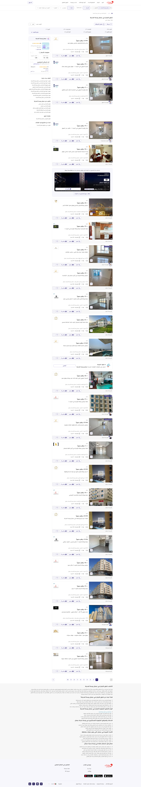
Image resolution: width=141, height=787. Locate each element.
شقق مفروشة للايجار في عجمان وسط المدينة (41, 85)
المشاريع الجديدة (91, 2)
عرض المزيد (35, 32)
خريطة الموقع (79, 784)
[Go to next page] (53, 679)
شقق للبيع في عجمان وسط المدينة (43, 119)
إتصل (77, 56)
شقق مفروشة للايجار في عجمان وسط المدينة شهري (40, 89)
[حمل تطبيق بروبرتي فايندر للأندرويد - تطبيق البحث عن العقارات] (98, 776)
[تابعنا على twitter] (33, 784)
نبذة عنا (89, 769)
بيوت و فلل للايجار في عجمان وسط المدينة (42, 95)
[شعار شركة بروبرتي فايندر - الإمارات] (110, 2)
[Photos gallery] (101, 45)
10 (67, 680)
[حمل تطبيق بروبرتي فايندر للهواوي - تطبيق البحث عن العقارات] (88, 776)
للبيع (103, 2)
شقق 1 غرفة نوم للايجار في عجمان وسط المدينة (41, 81)
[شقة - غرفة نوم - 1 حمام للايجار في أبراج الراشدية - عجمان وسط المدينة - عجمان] (82, 94)
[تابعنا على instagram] (41, 784)
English (60, 784)
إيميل (70, 56)
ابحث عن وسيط (73, 2)
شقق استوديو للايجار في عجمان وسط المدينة (41, 93)
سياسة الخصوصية (100, 784)
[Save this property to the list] (57, 55)
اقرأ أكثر (46, 70)
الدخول (30, 2)
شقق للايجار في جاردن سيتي (45, 104)
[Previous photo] (90, 45)
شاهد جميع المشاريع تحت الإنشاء (82, 194)
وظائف (89, 771)
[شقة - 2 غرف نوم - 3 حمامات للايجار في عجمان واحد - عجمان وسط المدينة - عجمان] (82, 349)
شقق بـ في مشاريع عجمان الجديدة (44, 125)
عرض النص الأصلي (36, 64)
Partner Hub (67, 769)
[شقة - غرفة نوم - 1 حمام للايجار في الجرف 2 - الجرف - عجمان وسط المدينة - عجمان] (82, 155)
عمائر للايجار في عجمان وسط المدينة (43, 97)
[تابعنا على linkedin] (29, 784)
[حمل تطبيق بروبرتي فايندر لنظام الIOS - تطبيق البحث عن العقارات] (108, 776)
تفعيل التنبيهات (99, 24)
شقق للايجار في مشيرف (46, 106)
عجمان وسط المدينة (105, 8)
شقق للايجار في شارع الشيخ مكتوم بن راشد (42, 108)
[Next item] (31, 52)
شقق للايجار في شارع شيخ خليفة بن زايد (42, 112)
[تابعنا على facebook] (37, 784)
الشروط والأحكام (109, 784)
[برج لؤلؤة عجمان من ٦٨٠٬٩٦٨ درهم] (82, 182)
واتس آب (63, 56)
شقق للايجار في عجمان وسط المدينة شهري (42, 87)
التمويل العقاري (65, 2)
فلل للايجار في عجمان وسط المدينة (105, 712)
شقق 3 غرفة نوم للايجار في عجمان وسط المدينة (41, 91)
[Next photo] (111, 45)
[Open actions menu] (54, 55)
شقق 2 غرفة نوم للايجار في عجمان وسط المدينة (41, 83)
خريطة (108, 24)
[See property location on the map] (91, 51)
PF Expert (67, 771)
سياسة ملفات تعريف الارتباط (89, 784)
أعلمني (64, 366)
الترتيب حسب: (38, 24)
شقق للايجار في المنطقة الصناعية (44, 110)
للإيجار (98, 2)
